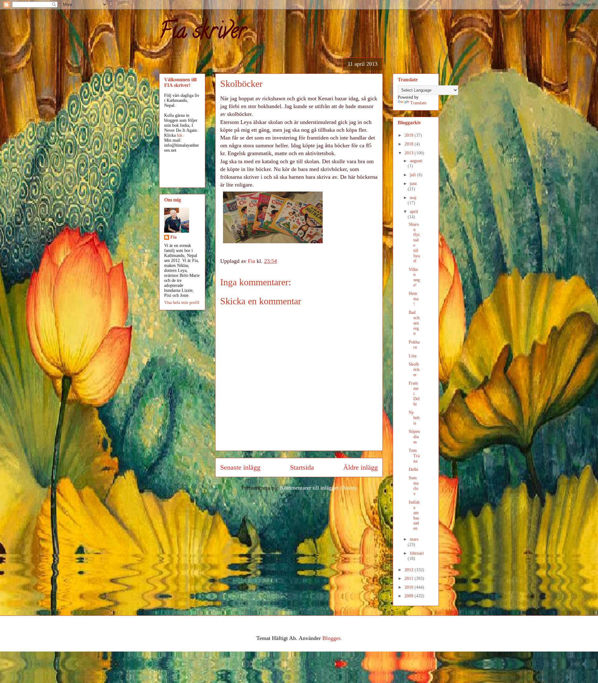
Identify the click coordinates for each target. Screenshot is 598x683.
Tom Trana (414, 455)
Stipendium (414, 436)
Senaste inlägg (240, 467)
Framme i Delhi (414, 393)
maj (413, 197)
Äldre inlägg (360, 467)
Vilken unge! (414, 277)
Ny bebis (414, 417)
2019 (410, 135)
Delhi (413, 469)
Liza (412, 355)
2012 (410, 569)
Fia (173, 237)
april (414, 211)
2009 (410, 596)
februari (417, 553)
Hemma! (414, 298)
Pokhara (414, 345)
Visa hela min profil (181, 302)
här (179, 135)
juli (413, 175)
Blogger (331, 638)
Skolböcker (414, 369)
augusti (416, 161)
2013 (410, 153)
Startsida (302, 467)
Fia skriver (202, 33)
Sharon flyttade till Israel (414, 242)
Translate (418, 103)
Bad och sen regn (414, 323)
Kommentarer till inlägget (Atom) (318, 488)
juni (413, 183)
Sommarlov (414, 486)
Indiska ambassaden (414, 515)
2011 (410, 578)
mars (414, 539)
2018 (410, 144)
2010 (410, 587)
